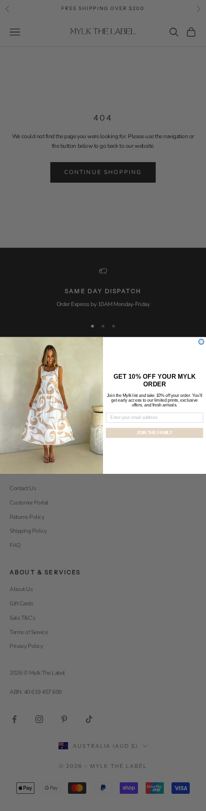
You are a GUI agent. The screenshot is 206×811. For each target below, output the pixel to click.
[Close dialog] (201, 341)
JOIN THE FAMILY (154, 432)
